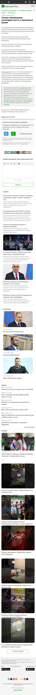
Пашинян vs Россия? (26, 10)
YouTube (6, 104)
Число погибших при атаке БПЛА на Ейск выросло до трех (15, 396)
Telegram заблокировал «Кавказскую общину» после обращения (16, 553)
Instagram (12, 100)
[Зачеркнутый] (14, 163)
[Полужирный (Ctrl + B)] (4, 163)
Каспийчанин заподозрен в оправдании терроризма (14, 423)
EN (5, 1)
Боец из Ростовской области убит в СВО (14, 410)
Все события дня (29, 427)
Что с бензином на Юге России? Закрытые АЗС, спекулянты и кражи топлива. (17, 646)
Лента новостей (11, 12)
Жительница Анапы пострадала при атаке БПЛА (17, 389)
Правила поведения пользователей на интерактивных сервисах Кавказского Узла (18, 684)
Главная (3, 12)
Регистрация (18, 180)
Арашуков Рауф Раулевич (11, 355)
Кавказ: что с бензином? (10, 10)
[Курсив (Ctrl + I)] (8, 163)
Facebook (6, 100)
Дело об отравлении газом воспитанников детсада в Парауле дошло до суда (17, 416)
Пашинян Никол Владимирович (13, 332)
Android (22, 88)
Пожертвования (31, 666)
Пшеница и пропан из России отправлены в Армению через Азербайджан (17, 296)
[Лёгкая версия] (8, 2)
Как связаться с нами (15, 666)
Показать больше (18, 651)
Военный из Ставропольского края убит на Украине (15, 403)
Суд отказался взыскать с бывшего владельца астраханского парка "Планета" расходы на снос (18, 197)
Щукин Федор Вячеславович (12, 378)
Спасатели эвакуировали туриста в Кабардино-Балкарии (14, 225)
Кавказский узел (6, 72)
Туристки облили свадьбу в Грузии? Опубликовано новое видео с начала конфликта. (17, 523)
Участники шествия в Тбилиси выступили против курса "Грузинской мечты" (17, 253)
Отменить (18, 185)
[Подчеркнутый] (11, 163)
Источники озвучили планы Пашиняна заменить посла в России (15, 283)
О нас (2, 666)
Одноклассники (27, 100)
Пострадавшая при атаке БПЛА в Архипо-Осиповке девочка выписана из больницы (17, 212)
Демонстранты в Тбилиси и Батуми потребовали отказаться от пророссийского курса (17, 455)
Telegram (6, 95)
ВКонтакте (19, 100)
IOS (26, 88)
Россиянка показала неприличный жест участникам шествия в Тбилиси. (14, 616)
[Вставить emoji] (19, 163)
